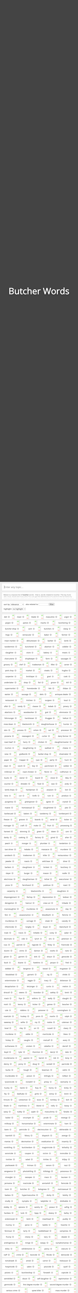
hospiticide (10, 1266)
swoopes (28, 1177)
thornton (36, 1052)
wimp (51, 1094)
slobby (6, 1207)
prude (46, 1117)
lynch (37, 939)
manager (7, 825)
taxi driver (9, 849)
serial (52, 819)
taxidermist (9, 646)
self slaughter (43, 1278)
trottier (9, 1159)
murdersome (9, 1058)
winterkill (46, 1183)
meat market (10, 641)
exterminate (49, 1123)
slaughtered (48, 807)
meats (64, 652)
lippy (36, 1213)
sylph (33, 1111)
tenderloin (63, 843)
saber (66, 933)
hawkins (36, 962)
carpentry (11, 891)
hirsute (7, 1100)
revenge (64, 1117)
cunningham (62, 1010)
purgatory (9, 801)
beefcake (20, 1094)
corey (52, 933)
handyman (30, 790)
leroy (67, 1058)
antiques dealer (61, 694)
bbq (67, 778)
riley (21, 1028)
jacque (53, 962)
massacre (45, 849)
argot (66, 617)
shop (26, 682)
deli (5, 617)
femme (65, 915)
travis (20, 933)
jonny (20, 1064)
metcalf (46, 1040)
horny (51, 1088)
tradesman (36, 664)
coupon (28, 1153)
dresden (24, 784)
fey (5, 1094)
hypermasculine (28, 1195)
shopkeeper (30, 658)
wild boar (46, 861)
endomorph (10, 1219)
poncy (46, 1249)
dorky (49, 1195)
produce (65, 795)
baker (46, 635)
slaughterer (27, 867)
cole (6, 1010)
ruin (49, 795)
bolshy (65, 1195)
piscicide (47, 1266)
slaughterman (28, 879)
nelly (53, 1105)
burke (8, 1070)
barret (41, 1058)
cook (66, 676)
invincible (64, 1153)
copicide (64, 1272)
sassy (6, 1111)
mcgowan (64, 968)
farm (48, 658)
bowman (45, 1070)
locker (66, 819)
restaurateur (63, 855)
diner (65, 861)
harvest (7, 831)
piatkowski (10, 1165)
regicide (35, 945)
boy (33, 766)
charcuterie (9, 658)
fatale (6, 1105)
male (6, 933)
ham (66, 1123)
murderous (9, 921)
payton (27, 1058)
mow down (8, 724)
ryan (38, 760)
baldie (45, 1225)
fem (6, 915)
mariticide (47, 1034)
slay (67, 909)
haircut (29, 903)
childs (64, 974)
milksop (7, 1123)
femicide (64, 1183)
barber (50, 641)
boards (38, 819)
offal (6, 706)
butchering (63, 623)
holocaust (64, 1260)
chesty (27, 1237)
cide (23, 939)
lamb (66, 641)
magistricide (47, 1147)
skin (6, 730)
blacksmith (27, 724)
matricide (27, 1183)
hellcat (65, 718)
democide (65, 1255)
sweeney (7, 1022)
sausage (25, 694)
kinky (66, 1088)
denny (6, 1064)
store (28, 652)
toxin (7, 1189)
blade (33, 617)
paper (6, 760)
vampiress (64, 1231)
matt (6, 1004)
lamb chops (10, 790)
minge (27, 1243)
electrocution (43, 1129)
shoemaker (63, 754)
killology (46, 1171)
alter (67, 837)
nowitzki (7, 1016)
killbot (65, 1076)
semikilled (8, 1278)
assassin (50, 790)
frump (8, 1237)
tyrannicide (9, 1082)
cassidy (65, 921)
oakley (53, 992)
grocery (7, 664)
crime (18, 1255)
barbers (8, 867)
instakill (29, 1082)
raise (6, 754)
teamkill (8, 1135)
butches (23, 1189)
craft (22, 825)
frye (20, 998)
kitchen (29, 700)
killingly (47, 1076)
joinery (66, 706)
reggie (30, 980)
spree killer (36, 1290)
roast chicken (28, 772)
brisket (46, 867)
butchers (47, 629)
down (53, 831)
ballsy (66, 1213)
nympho (25, 1201)
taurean (64, 1177)
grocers (22, 819)
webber (8, 968)
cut (20, 795)
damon (37, 951)
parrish (20, 945)
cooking (22, 837)
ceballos (47, 1046)
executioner (64, 879)
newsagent (26, 736)
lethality (65, 1147)
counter (7, 784)
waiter (7, 694)
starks (52, 951)
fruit (49, 825)
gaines (50, 1004)
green (39, 831)
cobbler (65, 646)
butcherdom (27, 1147)
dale (67, 1052)
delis (42, 694)
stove (52, 778)
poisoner (42, 1010)
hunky (7, 1088)
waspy (43, 1243)
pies (66, 807)
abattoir (47, 646)
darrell (65, 1046)
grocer (53, 682)
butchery (64, 867)
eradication (46, 1141)
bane (6, 1129)
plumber (43, 843)
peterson (65, 939)
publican (47, 885)
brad (7, 1028)
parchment (49, 766)
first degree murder (31, 1284)
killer (45, 855)
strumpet (27, 1117)
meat (19, 617)
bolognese (42, 1189)
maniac (7, 1141)
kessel (45, 968)
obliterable (63, 1129)
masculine (50, 617)
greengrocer (30, 801)
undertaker (9, 682)
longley (28, 927)
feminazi (8, 1231)
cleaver (35, 706)
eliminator (63, 712)
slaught (65, 998)
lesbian (66, 897)
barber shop (43, 754)
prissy (46, 1082)
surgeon (48, 700)
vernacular (26, 635)
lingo (7, 635)
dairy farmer (63, 736)
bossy (66, 1105)
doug (35, 1064)
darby (6, 837)
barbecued (8, 813)
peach (7, 843)
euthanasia (9, 1046)
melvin (65, 986)
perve (27, 1225)
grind (53, 837)
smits (21, 951)
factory (38, 837)
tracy (46, 980)
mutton (8, 748)
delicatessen (32, 641)
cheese (65, 748)
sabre (29, 1266)
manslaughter (10, 909)
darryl (52, 1052)
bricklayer (30, 676)
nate (67, 951)
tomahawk (9, 1260)
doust (24, 1278)
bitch (66, 1094)
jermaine (8, 1183)
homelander (32, 688)
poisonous (64, 1171)
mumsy (9, 1225)
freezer (7, 819)
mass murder (61, 1290)
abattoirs (8, 712)
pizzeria (7, 736)
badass (8, 1195)
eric (50, 939)
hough (26, 1070)
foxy (37, 1088)
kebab (50, 706)
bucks (6, 778)
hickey (8, 1040)
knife (34, 795)
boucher (65, 1004)
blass (65, 1034)
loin (66, 790)
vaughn (27, 1040)
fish (50, 688)
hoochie (64, 1225)
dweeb (64, 1237)
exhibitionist (27, 1249)
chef (21, 664)
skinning (23, 831)
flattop (29, 897)
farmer (64, 635)
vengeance (8, 1171)
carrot (45, 1260)
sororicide (9, 1153)
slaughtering (28, 748)
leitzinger (31, 986)
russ (5, 945)
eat (49, 730)
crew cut (46, 903)
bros (6, 795)
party (52, 760)
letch (29, 1219)
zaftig (66, 1207)
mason (46, 873)
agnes (48, 801)
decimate (8, 939)
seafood (48, 748)
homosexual (27, 807)
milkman (8, 772)
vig (48, 974)
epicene (22, 1207)
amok (28, 1260)
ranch (20, 766)
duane (20, 962)
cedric (64, 1070)
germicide (8, 1284)
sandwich (8, 855)
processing (64, 825)
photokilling (28, 1171)
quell (65, 1266)
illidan (65, 688)
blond (38, 1105)
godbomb (23, 754)
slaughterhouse (47, 724)
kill (67, 682)
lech (67, 1100)
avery (65, 1040)
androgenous (9, 1243)
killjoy (64, 1159)
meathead (46, 1219)
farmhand (26, 885)
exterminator (10, 980)
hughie (65, 670)
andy (67, 784)
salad (27, 1159)
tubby (19, 1111)
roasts (26, 861)
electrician (8, 879)
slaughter (9, 652)
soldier (66, 766)
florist (46, 772)
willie (23, 1022)
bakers (26, 813)
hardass (7, 1213)
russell (50, 1028)
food (39, 784)
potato (7, 1272)
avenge (65, 1135)
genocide (65, 956)
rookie (49, 1022)
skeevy (51, 1213)
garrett (21, 956)
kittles (46, 1159)
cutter (44, 736)
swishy (37, 1207)
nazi (66, 1165)
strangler (9, 1177)
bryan (45, 927)
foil (39, 682)
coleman (65, 1022)
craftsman (64, 772)
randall (49, 1064)
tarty (25, 1231)
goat (49, 676)
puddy (65, 1219)
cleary (65, 1028)
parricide (65, 1064)
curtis (48, 986)
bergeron (27, 968)
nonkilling (8, 1147)
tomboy (53, 1100)
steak (47, 921)
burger (27, 873)
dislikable (64, 1201)
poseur (52, 1207)
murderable (10, 1076)
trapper (22, 760)
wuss (39, 1100)
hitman (30, 1165)
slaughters (61, 891)
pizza (7, 885)
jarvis (38, 1016)
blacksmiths (36, 891)
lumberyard (64, 813)
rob (54, 1058)
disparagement (10, 897)
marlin (52, 1016)
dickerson (64, 980)
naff (5, 1255)
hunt (67, 760)
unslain (29, 1046)
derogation (9, 903)
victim (45, 1153)
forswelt (46, 1272)
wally (50, 998)
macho (43, 623)
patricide (23, 1129)
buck (6, 962)
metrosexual (63, 1189)
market (29, 670)
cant (30, 629)
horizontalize (27, 1123)
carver (66, 664)
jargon (8, 623)
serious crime (11, 1290)
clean (6, 766)
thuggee (48, 718)
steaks (47, 670)
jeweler (8, 861)
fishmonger (9, 718)
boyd (6, 1052)
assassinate (50, 909)
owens (21, 992)
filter (52, 604)
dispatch (45, 1135)
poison (29, 1076)
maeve (7, 807)
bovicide (33, 1255)
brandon (37, 992)
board (37, 778)
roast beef (8, 742)
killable (36, 933)
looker (8, 1117)
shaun (49, 956)
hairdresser (29, 718)
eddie (28, 1034)
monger (25, 843)
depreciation (47, 897)
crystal (65, 801)
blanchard (64, 927)
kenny (20, 1004)
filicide (49, 1255)
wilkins (35, 998)
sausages (64, 658)
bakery (46, 652)
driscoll (7, 992)
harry (25, 742)
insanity (65, 1141)
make (36, 825)
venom (49, 1165)
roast (65, 885)
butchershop (27, 1272)
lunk (22, 1213)
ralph (67, 1016)
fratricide (65, 945)
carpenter (9, 676)
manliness (22, 1105)
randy (20, 706)
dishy (7, 1249)
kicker (35, 1004)
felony (27, 1135)
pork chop (9, 670)
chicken (41, 742)
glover (6, 956)
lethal (46, 879)
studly (7, 1201)
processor (65, 730)
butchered (29, 646)
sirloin (36, 730)
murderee (9, 1034)
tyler (20, 1052)
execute (64, 1249)
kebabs (27, 849)
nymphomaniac (62, 1243)
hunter (66, 724)
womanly (64, 1082)
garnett (30, 974)
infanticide (9, 927)
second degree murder (59, 1284)
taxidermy (44, 813)
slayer (8, 873)
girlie (37, 1094)
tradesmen (27, 855)
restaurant (9, 700)
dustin (7, 951)
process (20, 730)
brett (67, 992)
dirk (35, 956)
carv (67, 831)
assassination (25, 915)
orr (35, 1028)
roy (36, 1022)
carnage (30, 921)
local (66, 700)
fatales (66, 1111)
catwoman (23, 1100)
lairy (46, 1237)
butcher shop (10, 629)
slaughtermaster (62, 742)
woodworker (29, 712)
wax (53, 784)
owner (22, 778)
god (46, 712)
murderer (64, 849)
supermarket (10, 688)
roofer (64, 873)
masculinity (50, 1111)
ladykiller (44, 1201)
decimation (26, 1141)
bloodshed (10, 974)
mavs (46, 1177)
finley (50, 945)
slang (65, 629)
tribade (65, 903)
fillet (53, 664)
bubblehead (43, 1231)
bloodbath (46, 915)
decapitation (10, 986)
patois (25, 623)
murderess (30, 909)
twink (22, 1088)
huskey (23, 1016)
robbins (23, 1010)
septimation (63, 1278)
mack (6, 998)
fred (67, 962)
